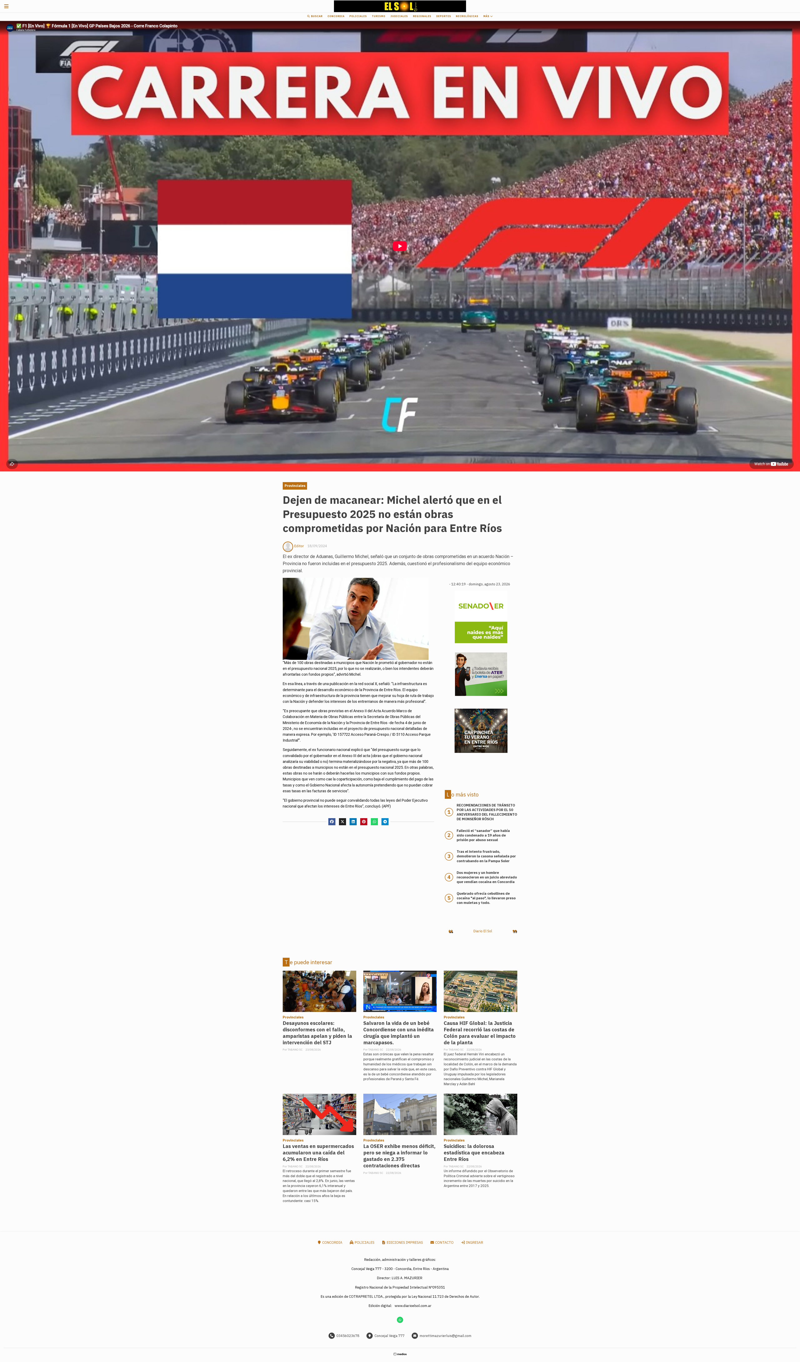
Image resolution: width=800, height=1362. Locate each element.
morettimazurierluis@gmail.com (445, 1335)
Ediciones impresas (404, 1242)
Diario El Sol (482, 931)
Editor (299, 546)
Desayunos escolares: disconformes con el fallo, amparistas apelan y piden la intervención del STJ (317, 1033)
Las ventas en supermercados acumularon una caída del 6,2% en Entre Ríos (318, 1152)
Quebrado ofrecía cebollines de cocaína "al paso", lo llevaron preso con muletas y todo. (486, 898)
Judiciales (399, 16)
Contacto (444, 1242)
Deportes (443, 16)
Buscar (316, 16)
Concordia (336, 16)
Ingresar (474, 1242)
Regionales (422, 16)
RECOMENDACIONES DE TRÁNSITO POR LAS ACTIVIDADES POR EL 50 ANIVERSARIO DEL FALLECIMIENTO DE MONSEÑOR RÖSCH (487, 812)
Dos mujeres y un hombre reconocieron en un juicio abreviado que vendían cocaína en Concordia (487, 877)
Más (486, 16)
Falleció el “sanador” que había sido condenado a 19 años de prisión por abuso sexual (483, 835)
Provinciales (295, 485)
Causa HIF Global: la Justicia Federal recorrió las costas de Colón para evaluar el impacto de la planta (480, 1033)
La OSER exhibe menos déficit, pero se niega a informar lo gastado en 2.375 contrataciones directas (399, 1156)
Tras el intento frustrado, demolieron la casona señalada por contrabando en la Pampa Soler (486, 856)
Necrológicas (467, 16)
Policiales (358, 16)
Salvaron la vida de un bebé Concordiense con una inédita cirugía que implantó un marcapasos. (398, 1033)
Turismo (378, 16)
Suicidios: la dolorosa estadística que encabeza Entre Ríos (474, 1152)
